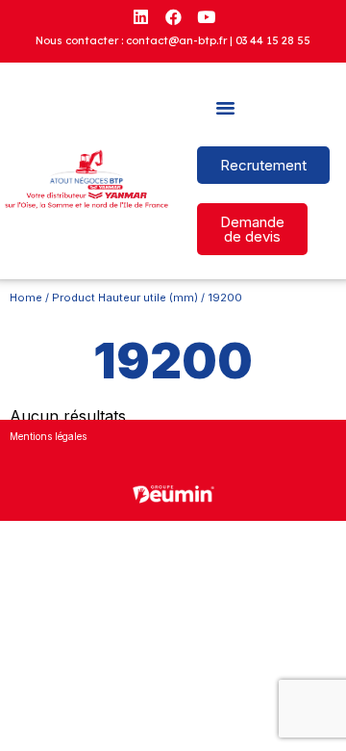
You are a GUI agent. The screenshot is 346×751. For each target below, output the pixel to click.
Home (26, 297)
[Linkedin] (140, 16)
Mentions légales (48, 436)
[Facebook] (173, 16)
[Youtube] (205, 16)
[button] (225, 107)
